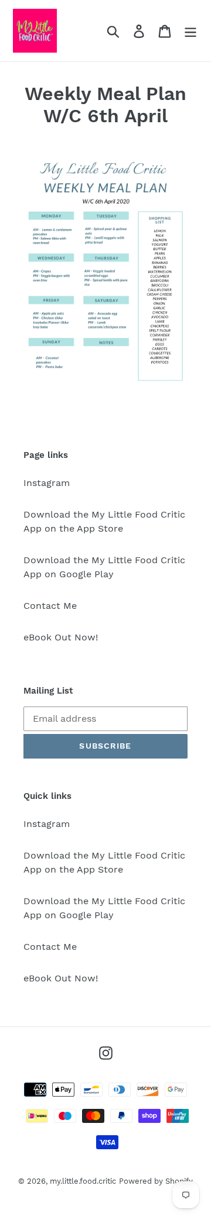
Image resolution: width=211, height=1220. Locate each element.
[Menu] (190, 31)
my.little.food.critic (83, 1181)
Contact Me (50, 605)
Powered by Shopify (156, 1181)
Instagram (46, 482)
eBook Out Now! (60, 637)
